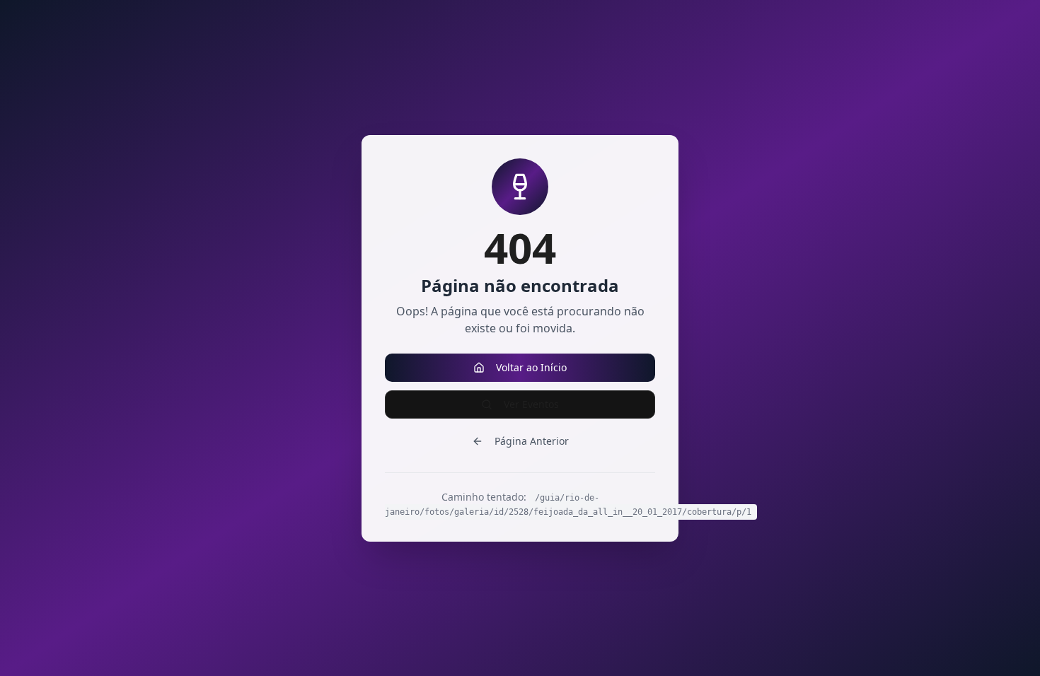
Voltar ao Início (531, 367)
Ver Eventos (531, 404)
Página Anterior (532, 441)
